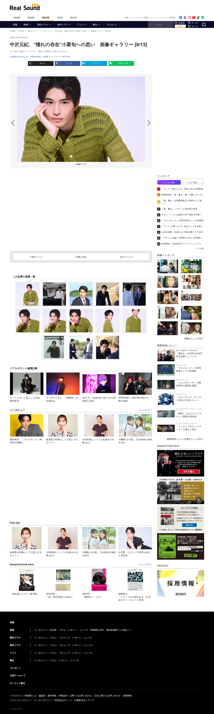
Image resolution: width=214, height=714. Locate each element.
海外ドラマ (62, 24)
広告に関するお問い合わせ (107, 695)
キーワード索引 (17, 683)
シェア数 (192, 182)
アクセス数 (168, 182)
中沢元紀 (66, 56)
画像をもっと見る (193, 338)
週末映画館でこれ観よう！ (119, 629)
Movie (45, 17)
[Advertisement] (128, 7)
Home (17, 17)
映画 (26, 24)
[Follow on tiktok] (198, 17)
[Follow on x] (185, 17)
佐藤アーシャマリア (52, 56)
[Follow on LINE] (202, 17)
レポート (72, 629)
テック (194, 22)
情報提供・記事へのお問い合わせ (75, 695)
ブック (194, 26)
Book (73, 17)
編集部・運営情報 (47, 695)
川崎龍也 (14, 56)
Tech (60, 17)
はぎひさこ (25, 56)
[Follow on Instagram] (189, 17)
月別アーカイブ (17, 675)
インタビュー (40, 629)
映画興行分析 (97, 629)
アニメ (80, 24)
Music (31, 17)
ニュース (83, 629)
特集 (15, 24)
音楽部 (181, 22)
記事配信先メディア (84, 700)
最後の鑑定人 (37, 56)
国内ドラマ (42, 24)
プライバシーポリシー (21, 700)
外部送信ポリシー (63, 700)
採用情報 (127, 695)
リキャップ (64, 637)
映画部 (180, 26)
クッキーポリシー (43, 700)
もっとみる (144, 410)
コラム (62, 629)
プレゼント (111, 24)
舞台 (95, 24)
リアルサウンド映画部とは (23, 695)
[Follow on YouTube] (193, 17)
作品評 (53, 629)
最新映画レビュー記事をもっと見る (184, 438)
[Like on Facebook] (180, 17)
